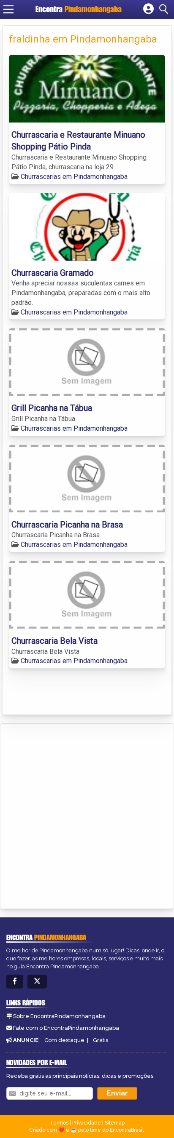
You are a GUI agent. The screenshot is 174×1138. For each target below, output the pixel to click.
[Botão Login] (148, 9)
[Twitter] (37, 982)
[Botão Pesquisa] (165, 9)
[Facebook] (14, 982)
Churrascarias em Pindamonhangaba (74, 177)
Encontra (78, 9)
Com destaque (64, 1040)
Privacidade (86, 1123)
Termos (59, 1123)
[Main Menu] (8, 9)
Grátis (100, 1040)
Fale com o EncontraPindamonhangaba (66, 1028)
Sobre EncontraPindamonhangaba (59, 1016)
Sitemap (115, 1123)
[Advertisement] (87, 814)
